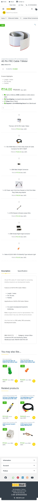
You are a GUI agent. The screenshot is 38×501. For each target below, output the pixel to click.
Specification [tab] (22, 271)
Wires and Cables (13, 18)
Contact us (21, 1)
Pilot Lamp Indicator (7, 359)
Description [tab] (5, 271)
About (12, 1)
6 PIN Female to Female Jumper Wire (20, 213)
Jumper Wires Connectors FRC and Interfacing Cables (14, 59)
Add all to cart (20, 498)
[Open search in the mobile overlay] (19, 12)
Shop (22, 5)
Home (4, 1)
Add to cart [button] (16, 381)
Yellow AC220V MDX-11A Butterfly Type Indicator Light (20, 254)
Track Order (13, 5)
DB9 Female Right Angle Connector (20, 233)
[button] (35, 25)
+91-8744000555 (32, 5)
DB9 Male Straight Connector (20, 169)
